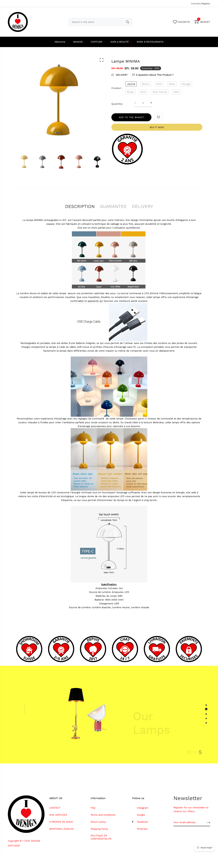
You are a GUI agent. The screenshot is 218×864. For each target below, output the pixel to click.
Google (141, 814)
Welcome (60, 41)
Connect (195, 3)
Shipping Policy (99, 828)
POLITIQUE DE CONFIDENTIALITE (101, 837)
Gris (143, 92)
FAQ (93, 807)
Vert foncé (159, 92)
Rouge (186, 84)
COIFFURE (96, 41)
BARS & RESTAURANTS (150, 41)
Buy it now (157, 127)
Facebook (142, 821)
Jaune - (90, 822)
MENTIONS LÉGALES (61, 828)
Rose (130, 92)
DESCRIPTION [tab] (80, 206)
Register (205, 3)
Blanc (146, 84)
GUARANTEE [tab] (113, 206)
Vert (176, 92)
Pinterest (142, 828)
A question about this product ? (154, 74)
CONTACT (54, 807)
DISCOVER (142, 737)
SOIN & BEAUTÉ (119, 41)
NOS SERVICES (58, 814)
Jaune (131, 84)
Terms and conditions (103, 814)
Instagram (142, 807)
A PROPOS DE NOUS (61, 821)
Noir (159, 84)
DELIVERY (121, 74)
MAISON (78, 41)
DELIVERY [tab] (142, 206)
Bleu (172, 84)
